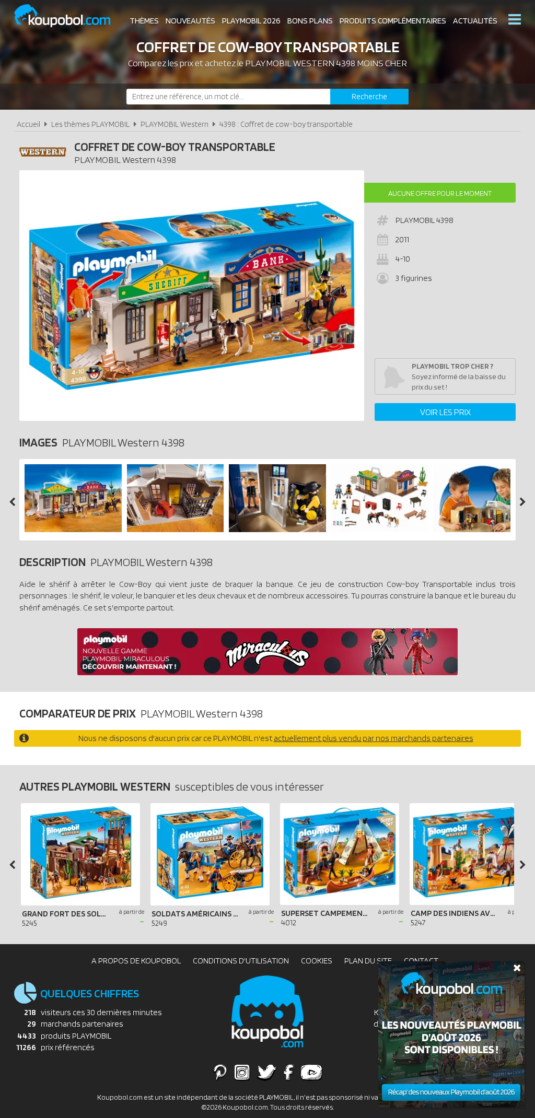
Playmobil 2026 (251, 21)
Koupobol (69, 16)
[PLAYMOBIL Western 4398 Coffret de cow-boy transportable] (73, 529)
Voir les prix (445, 412)
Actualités (475, 21)
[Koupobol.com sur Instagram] (242, 1072)
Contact (421, 961)
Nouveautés (190, 21)
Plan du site (368, 961)
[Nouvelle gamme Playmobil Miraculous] (267, 672)
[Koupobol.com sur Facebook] (289, 1072)
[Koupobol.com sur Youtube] (311, 1072)
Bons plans (310, 21)
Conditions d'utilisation (241, 961)
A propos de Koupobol (136, 961)
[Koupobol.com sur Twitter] (267, 1072)
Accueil (28, 124)
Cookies (316, 961)
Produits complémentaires (393, 21)
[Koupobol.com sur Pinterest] (220, 1072)
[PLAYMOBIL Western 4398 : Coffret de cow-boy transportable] (191, 295)
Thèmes (144, 21)
